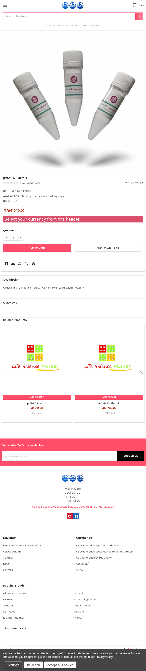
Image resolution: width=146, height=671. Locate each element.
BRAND (7, 599)
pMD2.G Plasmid (37, 403)
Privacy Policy (126, 641)
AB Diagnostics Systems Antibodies (98, 545)
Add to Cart (37, 397)
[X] (27, 264)
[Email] (13, 264)
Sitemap (8, 569)
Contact (8, 557)
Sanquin (79, 593)
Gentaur (8, 605)
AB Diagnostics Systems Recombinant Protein (104, 551)
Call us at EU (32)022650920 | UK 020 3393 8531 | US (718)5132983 (73, 506)
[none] (73, 102)
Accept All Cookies (60, 665)
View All (78, 617)
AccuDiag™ (82, 563)
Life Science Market (15, 593)
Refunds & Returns (90, 641)
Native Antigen (83, 605)
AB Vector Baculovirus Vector (94, 557)
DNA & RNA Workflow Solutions (22, 545)
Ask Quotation (12, 551)
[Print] (20, 264)
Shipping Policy (55, 641)
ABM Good (9, 611)
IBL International (13, 617)
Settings (13, 665)
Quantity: (10, 230)
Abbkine (79, 611)
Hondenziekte (15, 628)
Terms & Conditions (20, 641)
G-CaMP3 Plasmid (109, 403)
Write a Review (134, 182)
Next (141, 373)
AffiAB (79, 569)
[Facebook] (6, 264)
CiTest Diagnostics (85, 599)
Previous (5, 373)
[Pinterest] (33, 264)
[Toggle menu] (5, 5)
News (6, 563)
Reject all (33, 665)
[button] (108, 248)
